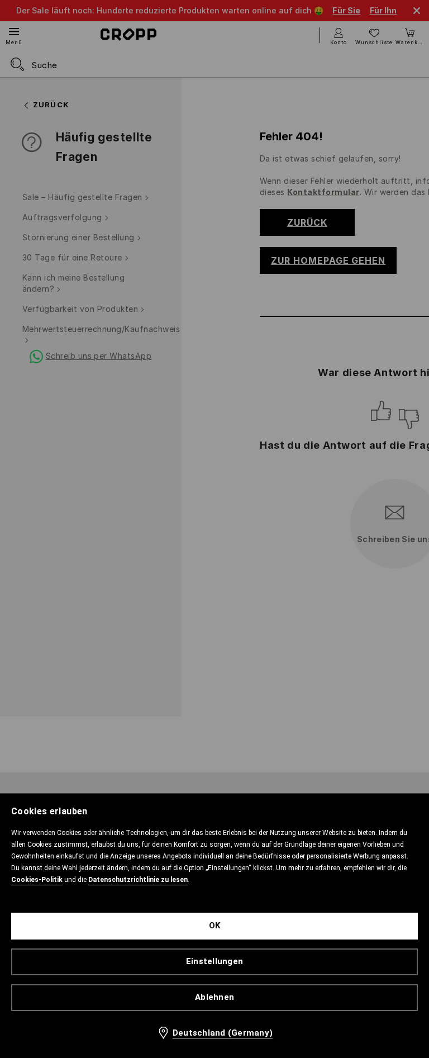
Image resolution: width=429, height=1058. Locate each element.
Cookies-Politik (37, 880)
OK (215, 926)
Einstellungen (214, 961)
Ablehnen (214, 997)
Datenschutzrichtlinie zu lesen (138, 880)
